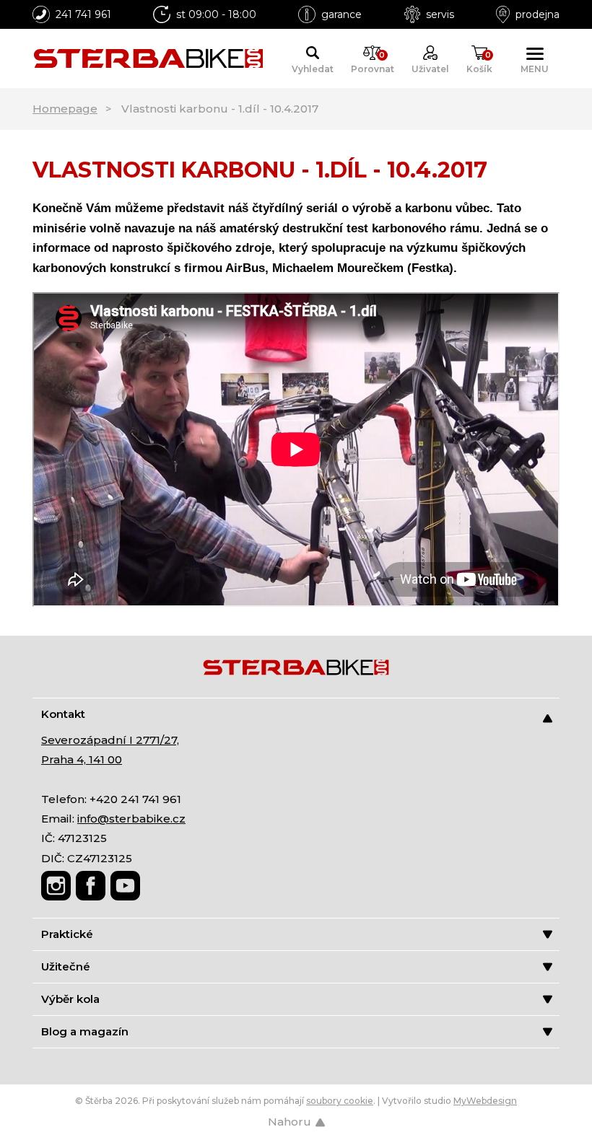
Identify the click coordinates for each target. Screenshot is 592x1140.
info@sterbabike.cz (131, 818)
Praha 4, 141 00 (81, 759)
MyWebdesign (485, 1100)
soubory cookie (339, 1100)
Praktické (67, 934)
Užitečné (65, 966)
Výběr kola (70, 999)
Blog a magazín (85, 1031)
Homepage (64, 108)
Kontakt (63, 714)
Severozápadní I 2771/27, (110, 740)
